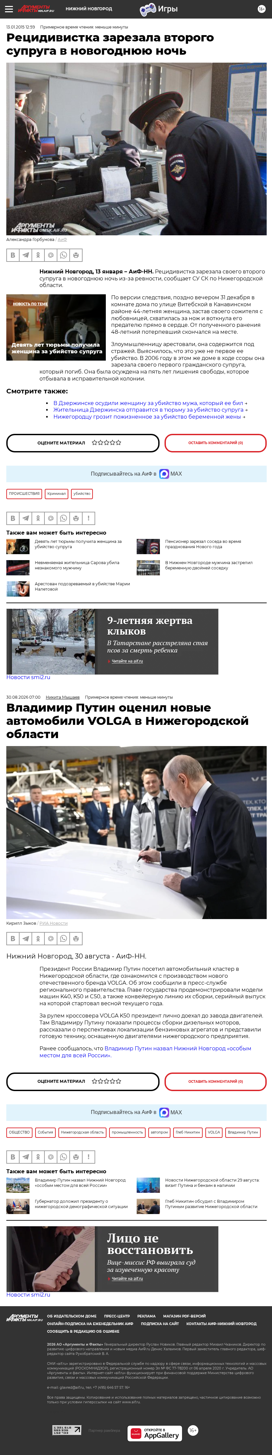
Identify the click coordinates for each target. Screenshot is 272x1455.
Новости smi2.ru (28, 677)
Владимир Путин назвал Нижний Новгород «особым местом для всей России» (80, 1183)
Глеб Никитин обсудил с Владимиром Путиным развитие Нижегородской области (211, 1204)
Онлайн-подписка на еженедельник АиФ (90, 1324)
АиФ (62, 239)
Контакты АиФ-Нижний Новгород (221, 1324)
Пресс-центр (117, 1316)
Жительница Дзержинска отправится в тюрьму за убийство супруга (148, 410)
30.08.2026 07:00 (23, 697)
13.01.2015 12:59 (20, 27)
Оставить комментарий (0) (215, 443)
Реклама (146, 1316)
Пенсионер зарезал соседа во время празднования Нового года (203, 544)
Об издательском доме (72, 1316)
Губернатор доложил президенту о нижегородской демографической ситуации (81, 1204)
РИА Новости (53, 923)
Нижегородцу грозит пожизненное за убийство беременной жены (147, 417)
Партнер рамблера (104, 1430)
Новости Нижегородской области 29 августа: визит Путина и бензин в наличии (212, 1183)
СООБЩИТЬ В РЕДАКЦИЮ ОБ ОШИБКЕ (83, 1331)
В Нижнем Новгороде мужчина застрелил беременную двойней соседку (209, 565)
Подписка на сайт (160, 1324)
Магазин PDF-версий (184, 1316)
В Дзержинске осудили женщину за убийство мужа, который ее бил (148, 403)
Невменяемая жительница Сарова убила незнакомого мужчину (77, 565)
